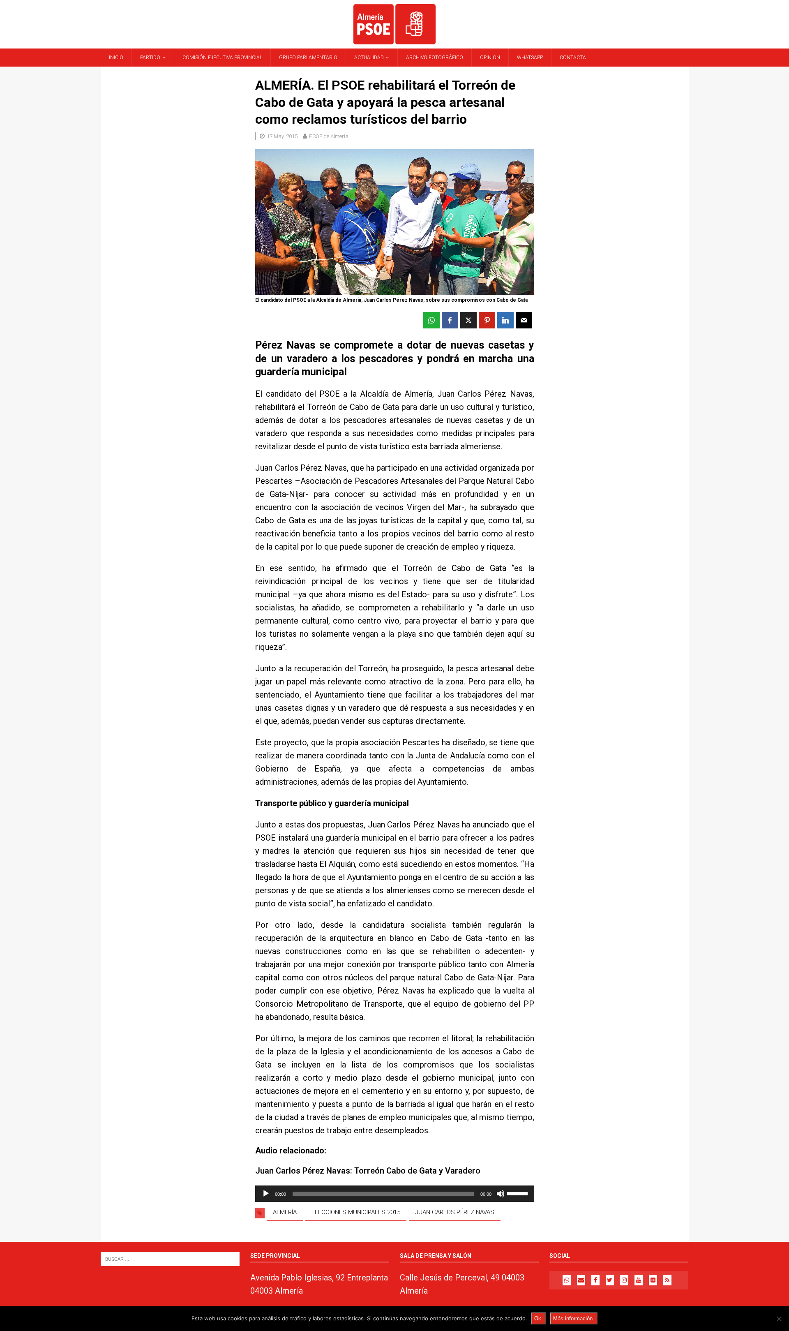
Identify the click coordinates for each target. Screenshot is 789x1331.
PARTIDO (150, 57)
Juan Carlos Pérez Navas (454, 1212)
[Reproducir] (266, 1194)
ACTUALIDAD (369, 57)
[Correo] (581, 1280)
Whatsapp (530, 57)
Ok (537, 1318)
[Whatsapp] (567, 1280)
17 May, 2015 (282, 136)
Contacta (573, 57)
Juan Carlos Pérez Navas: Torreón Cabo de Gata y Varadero (367, 1171)
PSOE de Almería (328, 136)
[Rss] (667, 1280)
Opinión (490, 57)
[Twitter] (610, 1280)
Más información (573, 1318)
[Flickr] (653, 1280)
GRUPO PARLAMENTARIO (308, 57)
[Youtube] (638, 1280)
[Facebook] (595, 1280)
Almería (285, 1212)
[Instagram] (624, 1280)
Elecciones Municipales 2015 (355, 1212)
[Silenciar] (500, 1194)
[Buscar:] (170, 1258)
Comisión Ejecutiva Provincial (222, 57)
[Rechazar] (779, 1319)
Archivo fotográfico (434, 57)
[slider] (518, 1192)
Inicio (116, 57)
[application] (394, 1193)
